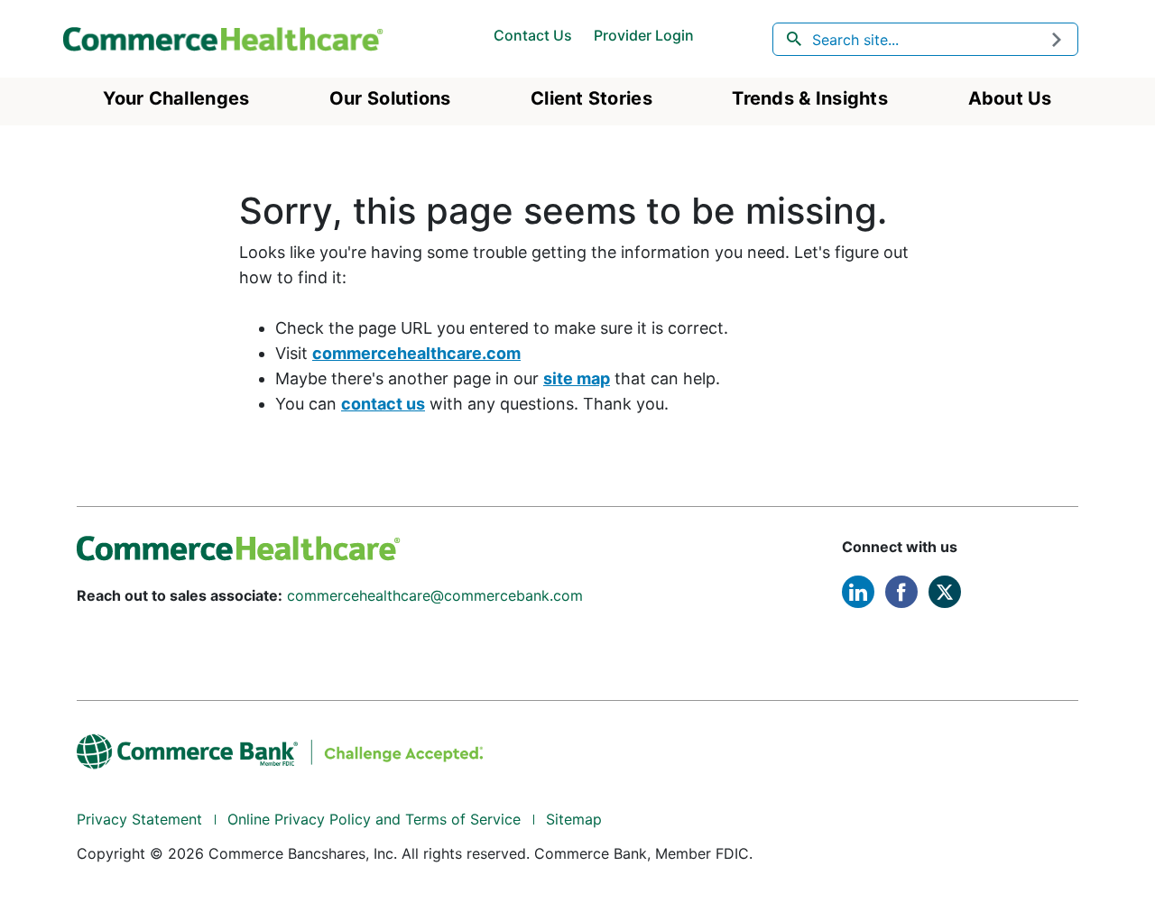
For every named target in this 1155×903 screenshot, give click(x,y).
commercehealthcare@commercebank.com (435, 595)
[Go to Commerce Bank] (280, 750)
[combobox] (925, 39)
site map (576, 378)
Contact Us (533, 35)
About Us (1010, 98)
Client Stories (591, 98)
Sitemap (574, 819)
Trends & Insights (810, 98)
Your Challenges (176, 98)
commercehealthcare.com (416, 353)
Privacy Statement (139, 819)
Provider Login (644, 35)
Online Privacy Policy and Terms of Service (374, 819)
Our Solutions (390, 98)
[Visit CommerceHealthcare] (239, 547)
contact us (383, 403)
